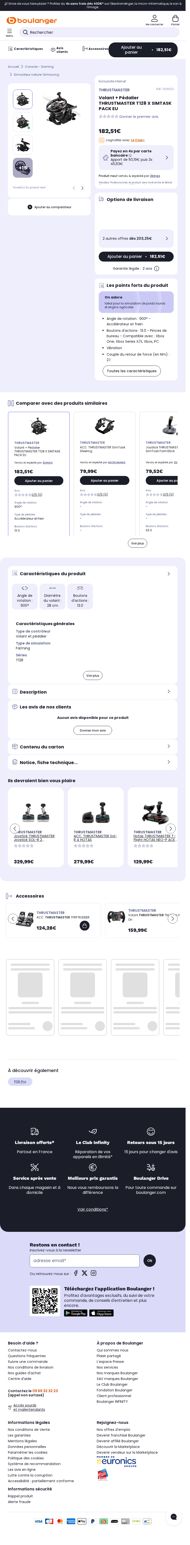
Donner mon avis (93, 730)
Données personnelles (27, 1446)
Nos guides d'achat (24, 1373)
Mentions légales (22, 1441)
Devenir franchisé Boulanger (121, 1435)
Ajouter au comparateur (52, 207)
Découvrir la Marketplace (118, 1446)
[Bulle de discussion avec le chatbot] (174, 1517)
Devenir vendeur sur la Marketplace (127, 1452)
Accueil (13, 67)
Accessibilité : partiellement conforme (41, 1480)
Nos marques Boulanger (117, 1373)
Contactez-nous (22, 1350)
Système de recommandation (34, 1463)
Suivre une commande (28, 1361)
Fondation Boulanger (114, 1390)
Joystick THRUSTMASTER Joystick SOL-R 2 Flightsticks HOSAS (34, 840)
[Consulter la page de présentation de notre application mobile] (75, 1313)
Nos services (107, 1367)
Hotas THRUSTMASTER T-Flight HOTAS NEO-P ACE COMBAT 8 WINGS (155, 840)
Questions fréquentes (27, 1355)
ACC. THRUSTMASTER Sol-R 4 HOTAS (95, 838)
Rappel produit (20, 1496)
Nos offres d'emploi (113, 1429)
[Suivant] (82, 188)
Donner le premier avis (138, 117)
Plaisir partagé (109, 1355)
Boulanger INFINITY (112, 1401)
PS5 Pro (20, 1081)
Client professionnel (114, 1395)
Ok (149, 1260)
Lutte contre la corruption (30, 1475)
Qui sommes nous (112, 1350)
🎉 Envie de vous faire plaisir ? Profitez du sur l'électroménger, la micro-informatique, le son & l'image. (93, 5)
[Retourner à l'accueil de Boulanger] (32, 20)
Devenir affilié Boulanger (118, 1441)
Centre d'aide (19, 1378)
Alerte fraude (19, 1501)
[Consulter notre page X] (85, 1274)
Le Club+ (138, 140)
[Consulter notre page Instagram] (93, 1274)
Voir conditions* (92, 1209)
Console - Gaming (39, 67)
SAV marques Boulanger (117, 1378)
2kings (155, 176)
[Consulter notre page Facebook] (76, 1274)
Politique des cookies (26, 1458)
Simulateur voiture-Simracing (36, 74)
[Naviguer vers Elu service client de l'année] (137, 1475)
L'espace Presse (110, 1361)
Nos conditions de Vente (29, 1429)
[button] (15, 829)
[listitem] (22, 122)
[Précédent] (74, 188)
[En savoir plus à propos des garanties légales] (157, 268)
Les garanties (19, 1435)
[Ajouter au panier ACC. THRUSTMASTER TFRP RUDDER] (85, 926)
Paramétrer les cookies (28, 1452)
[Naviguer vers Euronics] (137, 1461)
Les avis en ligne (22, 1469)
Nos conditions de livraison (30, 1367)
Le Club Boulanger (112, 1384)
